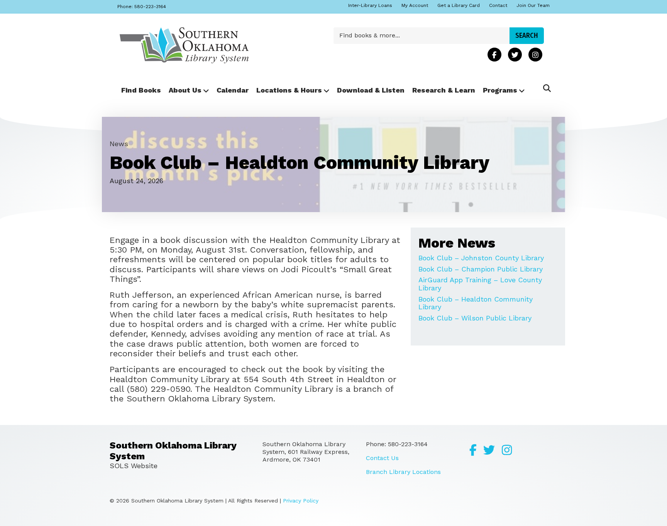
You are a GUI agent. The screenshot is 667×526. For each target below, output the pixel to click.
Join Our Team (533, 5)
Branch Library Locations (403, 471)
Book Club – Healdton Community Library (475, 303)
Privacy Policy (300, 500)
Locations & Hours (289, 90)
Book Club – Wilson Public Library (475, 318)
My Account (414, 5)
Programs (500, 90)
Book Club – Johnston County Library (481, 258)
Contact (498, 5)
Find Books (141, 90)
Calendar (233, 90)
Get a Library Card (458, 5)
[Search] (545, 88)
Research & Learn (443, 90)
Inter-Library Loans (370, 5)
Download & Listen (371, 90)
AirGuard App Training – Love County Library (480, 284)
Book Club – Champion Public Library (480, 269)
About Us (185, 90)
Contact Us (382, 458)
